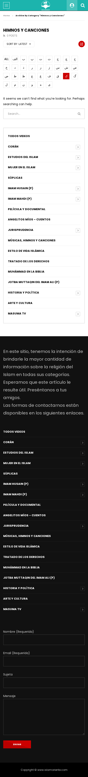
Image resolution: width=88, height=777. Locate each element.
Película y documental (26, 209)
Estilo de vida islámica (26, 251)
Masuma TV (17, 313)
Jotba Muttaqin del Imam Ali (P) (33, 282)
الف (15, 59)
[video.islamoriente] (45, 5)
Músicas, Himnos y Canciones (32, 240)
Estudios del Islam (23, 157)
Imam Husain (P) (20, 188)
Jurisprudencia (20, 230)
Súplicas (15, 178)
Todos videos (19, 136)
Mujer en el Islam (21, 167)
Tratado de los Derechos (28, 261)
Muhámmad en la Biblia (26, 272)
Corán (13, 146)
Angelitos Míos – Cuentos (29, 219)
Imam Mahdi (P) (20, 199)
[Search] (82, 5)
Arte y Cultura (20, 303)
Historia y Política (23, 292)
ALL (6, 59)
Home (6, 15)
